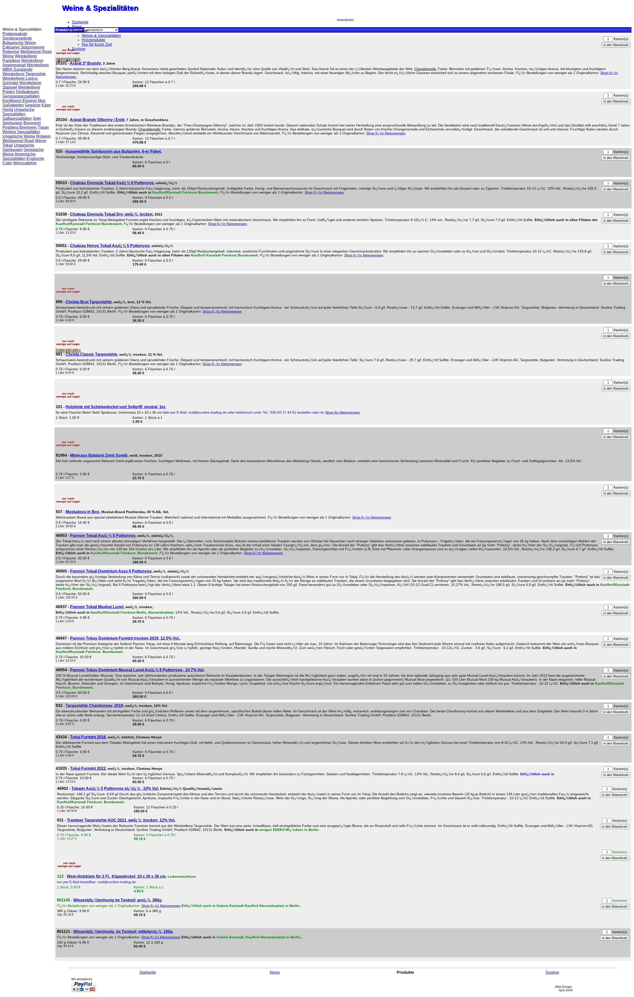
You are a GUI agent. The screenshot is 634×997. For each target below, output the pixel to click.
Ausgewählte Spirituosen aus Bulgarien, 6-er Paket (113, 151)
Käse (46, 105)
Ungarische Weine (18, 136)
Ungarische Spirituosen (18, 147)
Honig (7, 109)
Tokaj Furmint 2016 (88, 737)
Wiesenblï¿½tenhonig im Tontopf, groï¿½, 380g (117, 900)
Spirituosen (12, 123)
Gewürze (33, 105)
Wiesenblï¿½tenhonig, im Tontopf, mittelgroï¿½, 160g (123, 931)
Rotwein (43, 136)
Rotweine (10, 52)
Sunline (78, 49)
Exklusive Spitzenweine (23, 47)
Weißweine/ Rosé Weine (24, 141)
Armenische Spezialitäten (19, 156)
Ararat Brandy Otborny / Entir (97, 120)
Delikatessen (27, 92)
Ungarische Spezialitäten (18, 111)
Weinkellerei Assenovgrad (22, 62)
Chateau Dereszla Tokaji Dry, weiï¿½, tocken (111, 214)
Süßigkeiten (13, 105)
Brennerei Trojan (34, 127)
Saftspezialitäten (17, 118)
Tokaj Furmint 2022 (88, 768)
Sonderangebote (17, 38)
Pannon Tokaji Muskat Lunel (96, 607)
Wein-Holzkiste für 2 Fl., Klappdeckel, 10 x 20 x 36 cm (116, 876)
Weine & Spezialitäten (101, 35)
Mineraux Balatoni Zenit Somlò (99, 455)
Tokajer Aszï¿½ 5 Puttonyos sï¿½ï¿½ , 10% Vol (114, 788)
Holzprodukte (93, 40)
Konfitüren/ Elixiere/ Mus (23, 101)
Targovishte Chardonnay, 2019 (94, 705)
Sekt (37, 118)
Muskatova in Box (82, 512)
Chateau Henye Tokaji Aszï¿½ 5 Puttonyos (110, 246)
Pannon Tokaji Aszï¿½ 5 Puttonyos (102, 535)
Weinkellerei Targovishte (24, 74)
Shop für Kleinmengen (342, 412)
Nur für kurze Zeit (97, 44)
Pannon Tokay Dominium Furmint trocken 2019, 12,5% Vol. (125, 638)
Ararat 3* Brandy (85, 63)
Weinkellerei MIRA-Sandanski (25, 67)
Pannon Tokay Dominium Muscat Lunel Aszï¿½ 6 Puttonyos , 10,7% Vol (136, 670)
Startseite (80, 22)
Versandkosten (345, 19)
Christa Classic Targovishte (91, 354)
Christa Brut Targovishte (89, 302)
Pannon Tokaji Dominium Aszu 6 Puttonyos (111, 571)
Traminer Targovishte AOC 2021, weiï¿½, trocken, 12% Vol (120, 820)
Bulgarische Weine (19, 43)
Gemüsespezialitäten (21, 96)
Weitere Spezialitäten (21, 132)
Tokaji (7, 145)
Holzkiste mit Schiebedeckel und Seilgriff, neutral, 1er (115, 407)
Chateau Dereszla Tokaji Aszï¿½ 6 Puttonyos (112, 183)
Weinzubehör (25, 163)
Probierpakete (14, 34)
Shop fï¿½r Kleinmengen (385, 133)
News (77, 27)
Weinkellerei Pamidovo (19, 58)
